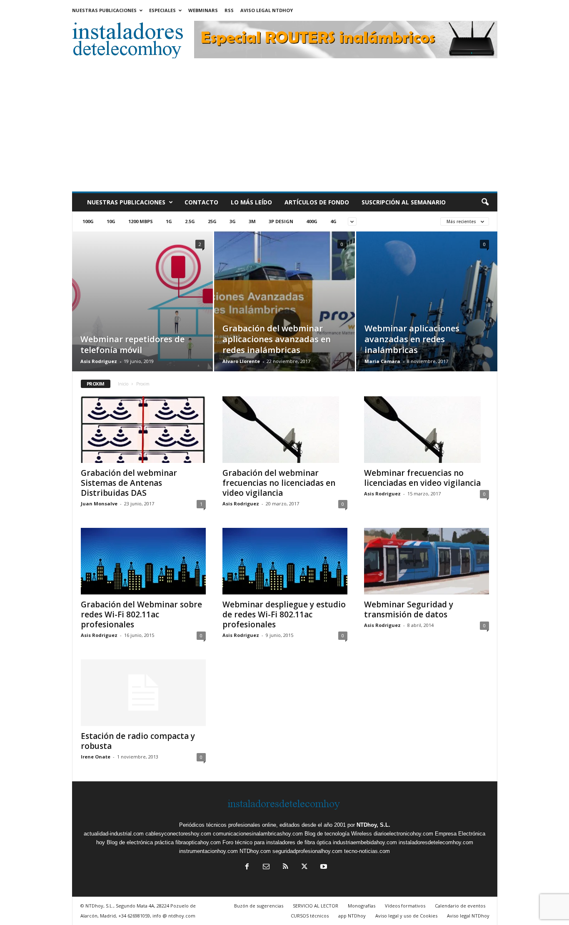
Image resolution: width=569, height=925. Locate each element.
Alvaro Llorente (241, 361)
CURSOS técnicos (310, 916)
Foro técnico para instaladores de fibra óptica (276, 842)
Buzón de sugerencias (258, 906)
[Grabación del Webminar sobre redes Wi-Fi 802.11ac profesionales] (143, 561)
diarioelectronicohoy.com (403, 834)
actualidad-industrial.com (114, 834)
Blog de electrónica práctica (140, 842)
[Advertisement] (284, 129)
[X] (304, 867)
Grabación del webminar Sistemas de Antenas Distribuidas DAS (129, 482)
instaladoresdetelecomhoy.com (436, 842)
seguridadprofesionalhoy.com (307, 851)
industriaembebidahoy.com (365, 842)
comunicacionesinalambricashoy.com (258, 834)
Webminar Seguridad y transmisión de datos (408, 609)
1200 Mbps (140, 221)
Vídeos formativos (405, 906)
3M (252, 221)
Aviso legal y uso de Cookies (406, 916)
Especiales (162, 10)
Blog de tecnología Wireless (338, 834)
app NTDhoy (352, 916)
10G (111, 221)
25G (212, 221)
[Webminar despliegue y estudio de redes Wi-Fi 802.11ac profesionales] (284, 561)
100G (88, 221)
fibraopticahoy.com (198, 842)
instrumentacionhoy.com (208, 851)
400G (311, 221)
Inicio (123, 384)
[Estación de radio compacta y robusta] (143, 692)
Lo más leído (251, 202)
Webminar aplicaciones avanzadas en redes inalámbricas (411, 339)
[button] (485, 202)
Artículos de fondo (316, 202)
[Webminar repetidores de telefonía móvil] (142, 305)
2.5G (190, 221)
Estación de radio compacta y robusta (138, 741)
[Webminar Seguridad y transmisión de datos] (426, 561)
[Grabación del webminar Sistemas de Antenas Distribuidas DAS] (143, 429)
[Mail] (266, 867)
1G (169, 221)
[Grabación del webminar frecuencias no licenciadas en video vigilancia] (284, 429)
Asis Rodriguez (98, 361)
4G (333, 221)
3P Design (281, 221)
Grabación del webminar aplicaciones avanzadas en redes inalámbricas (276, 339)
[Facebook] (247, 867)
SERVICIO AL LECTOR (315, 906)
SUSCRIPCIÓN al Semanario (404, 202)
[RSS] (285, 867)
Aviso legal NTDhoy (266, 10)
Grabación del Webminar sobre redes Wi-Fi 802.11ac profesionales (141, 614)
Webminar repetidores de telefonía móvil (132, 344)
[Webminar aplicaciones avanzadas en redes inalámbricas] (426, 304)
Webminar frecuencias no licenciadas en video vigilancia (422, 477)
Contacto (201, 202)
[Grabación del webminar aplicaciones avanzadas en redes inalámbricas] (284, 313)
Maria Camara (382, 361)
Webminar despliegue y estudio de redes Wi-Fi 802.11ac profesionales (284, 614)
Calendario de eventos (460, 906)
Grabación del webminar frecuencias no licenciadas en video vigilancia (278, 482)
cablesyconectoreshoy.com (178, 834)
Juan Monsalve (99, 503)
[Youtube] (323, 867)
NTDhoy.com (255, 851)
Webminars (203, 10)
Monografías (361, 906)
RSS (229, 10)
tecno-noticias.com (367, 851)
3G (233, 221)
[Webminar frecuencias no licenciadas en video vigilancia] (426, 429)
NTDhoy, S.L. (373, 825)
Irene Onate (95, 756)
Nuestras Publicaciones (104, 10)
